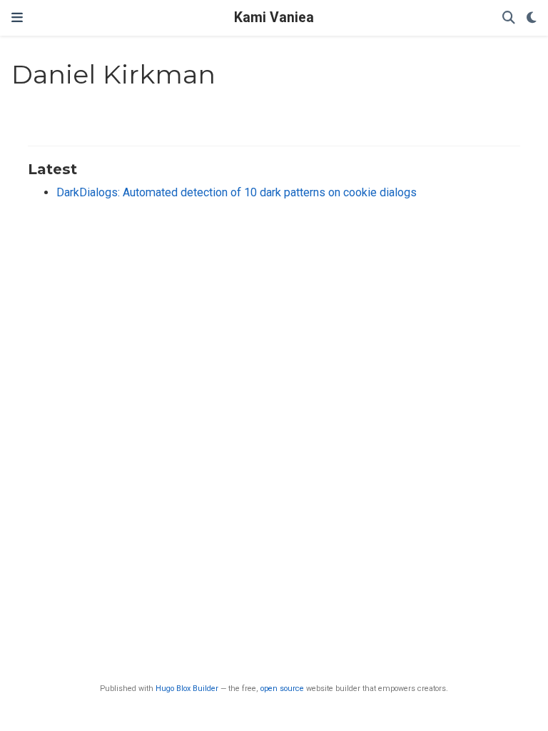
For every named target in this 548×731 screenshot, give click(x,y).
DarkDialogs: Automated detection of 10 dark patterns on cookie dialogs (236, 192)
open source (282, 688)
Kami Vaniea (274, 17)
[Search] (508, 18)
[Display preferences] (532, 18)
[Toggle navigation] (17, 18)
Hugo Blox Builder (187, 688)
